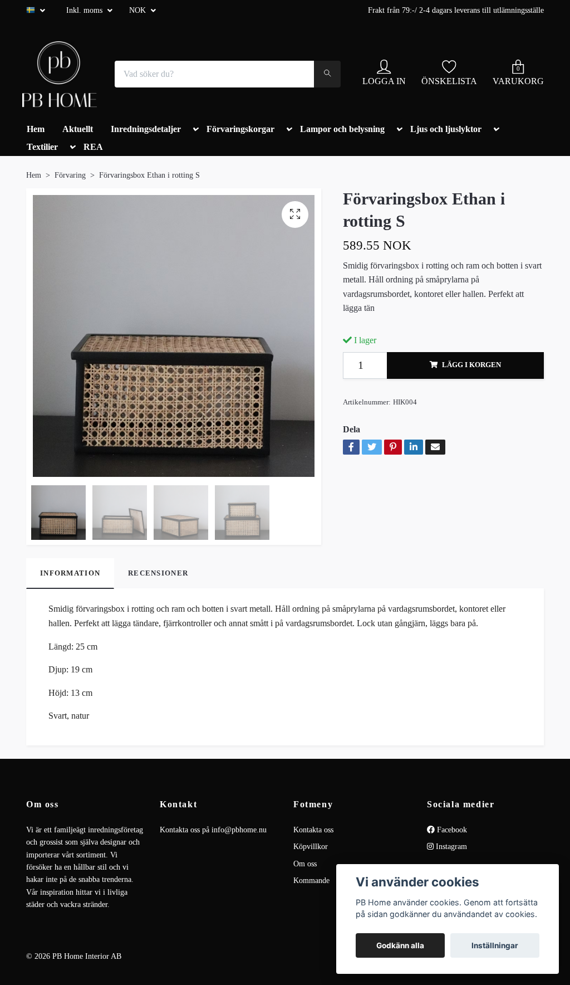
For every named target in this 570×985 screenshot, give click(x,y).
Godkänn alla (400, 945)
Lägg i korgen (471, 365)
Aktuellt (77, 129)
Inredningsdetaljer (146, 129)
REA (93, 147)
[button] (194, 131)
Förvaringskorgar (240, 129)
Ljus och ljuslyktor (445, 129)
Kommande (311, 880)
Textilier (42, 147)
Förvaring (70, 175)
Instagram (450, 846)
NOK (138, 10)
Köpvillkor (310, 846)
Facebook (451, 830)
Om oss (305, 864)
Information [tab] (70, 573)
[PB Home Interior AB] (59, 74)
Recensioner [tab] (158, 573)
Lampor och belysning (342, 129)
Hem (36, 129)
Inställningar (494, 945)
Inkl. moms (85, 10)
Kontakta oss (313, 830)
